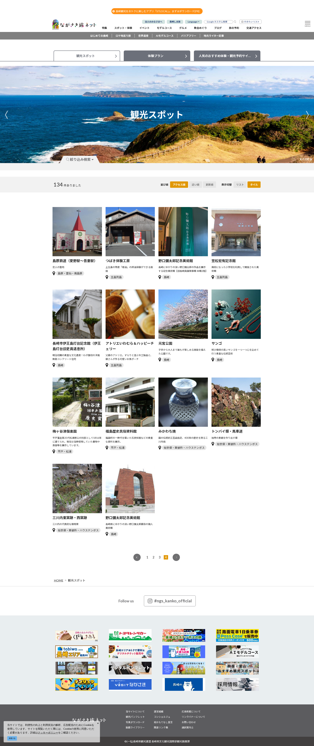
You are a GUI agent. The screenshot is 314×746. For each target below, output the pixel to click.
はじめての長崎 (99, 35)
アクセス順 (179, 184)
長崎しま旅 (175, 21)
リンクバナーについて (193, 716)
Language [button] (192, 21)
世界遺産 (143, 35)
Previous (7, 114)
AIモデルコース (165, 35)
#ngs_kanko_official (173, 600)
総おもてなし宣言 (163, 722)
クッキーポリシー (48, 732)
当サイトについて (135, 711)
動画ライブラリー (135, 727)
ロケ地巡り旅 (123, 35)
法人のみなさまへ (153, 21)
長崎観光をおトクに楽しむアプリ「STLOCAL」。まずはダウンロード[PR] (157, 11)
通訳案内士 (188, 727)
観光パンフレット (135, 716)
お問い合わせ (189, 722)
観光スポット (76, 580)
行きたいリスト (251, 21)
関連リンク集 (161, 727)
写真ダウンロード (135, 722)
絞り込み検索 (80, 159)
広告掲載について (191, 711)
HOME (58, 580)
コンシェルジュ (162, 716)
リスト (240, 184)
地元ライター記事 (214, 35)
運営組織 (158, 711)
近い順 (195, 184)
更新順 (209, 184)
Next (307, 114)
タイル (254, 184)
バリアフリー (188, 35)
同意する (12, 738)
